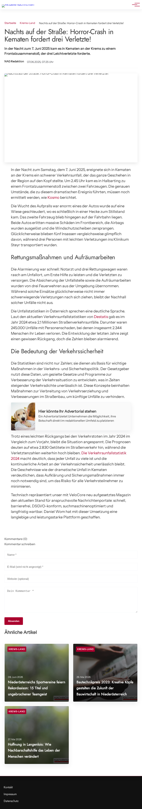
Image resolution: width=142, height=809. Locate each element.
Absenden (13, 621)
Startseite (10, 23)
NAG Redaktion (14, 61)
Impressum (10, 794)
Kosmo (53, 197)
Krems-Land (27, 23)
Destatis (101, 316)
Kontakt (8, 787)
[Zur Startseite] (18, 4)
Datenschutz (11, 801)
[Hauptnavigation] (135, 4)
